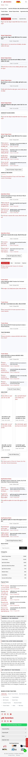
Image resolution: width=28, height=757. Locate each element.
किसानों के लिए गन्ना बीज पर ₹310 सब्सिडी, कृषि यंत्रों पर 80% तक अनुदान (14, 82)
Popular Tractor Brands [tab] (13, 693)
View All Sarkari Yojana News (14, 169)
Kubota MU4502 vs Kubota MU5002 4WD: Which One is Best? (12, 356)
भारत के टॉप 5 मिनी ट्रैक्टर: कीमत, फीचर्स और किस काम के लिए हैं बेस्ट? (13, 8)
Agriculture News (5, 194)
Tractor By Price (5, 728)
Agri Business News (6, 478)
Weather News (14, 571)
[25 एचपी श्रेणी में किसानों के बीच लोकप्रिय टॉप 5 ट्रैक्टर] (21, 397)
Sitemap (18, 755)
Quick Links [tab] (4, 693)
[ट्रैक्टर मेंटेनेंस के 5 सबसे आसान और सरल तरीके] (7, 396)
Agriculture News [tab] (22, 18)
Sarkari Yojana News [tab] (6, 18)
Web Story (21, 705)
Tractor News (4, 11)
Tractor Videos (6, 705)
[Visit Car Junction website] (23, 749)
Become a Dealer (17, 702)
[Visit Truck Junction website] (14, 749)
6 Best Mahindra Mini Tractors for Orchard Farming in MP (12, 282)
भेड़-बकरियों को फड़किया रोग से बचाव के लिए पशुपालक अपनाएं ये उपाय (14, 520)
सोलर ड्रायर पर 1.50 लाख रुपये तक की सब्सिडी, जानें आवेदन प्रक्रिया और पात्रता (13, 60)
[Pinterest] (11, 714)
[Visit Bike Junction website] (14, 746)
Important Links (5, 739)
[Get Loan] (18, 2)
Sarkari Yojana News (14, 11)
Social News (14, 574)
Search (23, 548)
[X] (8, 714)
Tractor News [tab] (14, 18)
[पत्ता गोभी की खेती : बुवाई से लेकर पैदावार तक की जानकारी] (21, 425)
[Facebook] (2, 714)
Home (2, 5)
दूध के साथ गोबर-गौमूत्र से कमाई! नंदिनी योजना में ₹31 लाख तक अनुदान (14, 38)
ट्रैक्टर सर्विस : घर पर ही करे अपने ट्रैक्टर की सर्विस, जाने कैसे (6, 447)
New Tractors (6, 697)
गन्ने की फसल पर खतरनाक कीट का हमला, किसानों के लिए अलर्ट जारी (13, 235)
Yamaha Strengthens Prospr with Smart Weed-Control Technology (13, 196)
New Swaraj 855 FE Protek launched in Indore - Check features (13, 325)
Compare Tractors (7, 702)
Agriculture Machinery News (14, 565)
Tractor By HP (5, 732)
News (14, 705)
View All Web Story (14, 454)
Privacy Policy (11, 755)
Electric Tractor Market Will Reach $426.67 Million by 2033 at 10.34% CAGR (17, 489)
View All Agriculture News (14, 255)
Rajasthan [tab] (24, 263)
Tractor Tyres (15, 700)
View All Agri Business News (14, 540)
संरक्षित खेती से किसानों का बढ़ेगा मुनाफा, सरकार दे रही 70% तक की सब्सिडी (14, 105)
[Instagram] (5, 714)
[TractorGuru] (7, 2)
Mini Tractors (5, 700)
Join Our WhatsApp (14, 724)
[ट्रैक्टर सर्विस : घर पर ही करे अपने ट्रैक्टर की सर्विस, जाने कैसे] (7, 426)
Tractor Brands (15, 697)
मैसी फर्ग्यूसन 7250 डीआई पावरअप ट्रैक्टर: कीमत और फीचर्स (13, 304)
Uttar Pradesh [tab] (17, 263)
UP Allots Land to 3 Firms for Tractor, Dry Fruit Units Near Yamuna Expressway (13, 481)
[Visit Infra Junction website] (5, 749)
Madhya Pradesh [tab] (5, 263)
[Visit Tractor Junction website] (5, 746)
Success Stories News (14, 577)
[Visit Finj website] (23, 746)
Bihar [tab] (12, 263)
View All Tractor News (14, 389)
